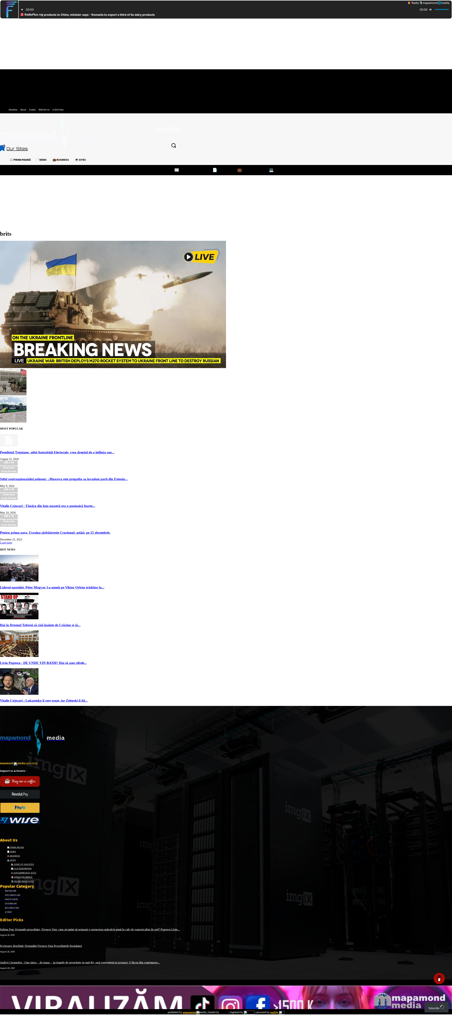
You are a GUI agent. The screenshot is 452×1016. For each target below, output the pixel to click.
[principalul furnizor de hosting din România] (224, 1012)
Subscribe (434, 1008)
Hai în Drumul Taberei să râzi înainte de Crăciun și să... (40, 625)
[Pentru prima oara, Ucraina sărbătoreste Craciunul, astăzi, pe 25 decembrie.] (9, 525)
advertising (19, 763)
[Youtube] (27, 830)
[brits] (113, 367)
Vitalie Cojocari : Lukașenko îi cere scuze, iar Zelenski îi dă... (44, 700)
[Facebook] (2, 830)
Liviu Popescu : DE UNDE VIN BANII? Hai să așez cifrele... (43, 663)
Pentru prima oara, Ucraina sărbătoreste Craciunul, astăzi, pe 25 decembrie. (55, 532)
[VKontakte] (21, 830)
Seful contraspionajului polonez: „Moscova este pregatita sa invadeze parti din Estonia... (64, 479)
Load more (6, 542)
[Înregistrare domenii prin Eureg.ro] (249, 1012)
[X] (14, 830)
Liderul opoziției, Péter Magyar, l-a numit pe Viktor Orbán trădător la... (52, 587)
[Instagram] (8, 830)
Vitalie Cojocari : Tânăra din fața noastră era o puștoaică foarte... (47, 506)
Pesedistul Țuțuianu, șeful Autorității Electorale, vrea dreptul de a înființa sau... (57, 452)
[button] (173, 145)
